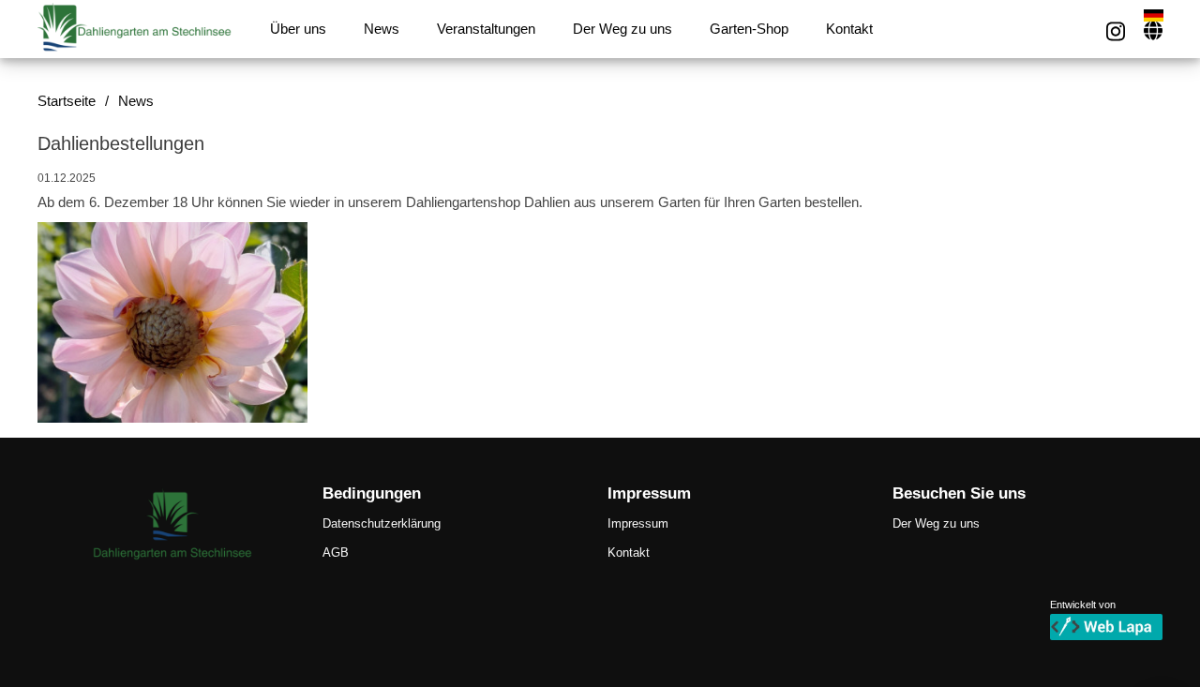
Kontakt (849, 29)
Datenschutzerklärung (381, 523)
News (381, 29)
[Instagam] (1115, 31)
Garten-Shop (749, 29)
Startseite (67, 101)
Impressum (638, 523)
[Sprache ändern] (1153, 30)
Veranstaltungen (486, 29)
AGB (335, 552)
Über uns (298, 29)
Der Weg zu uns (622, 29)
